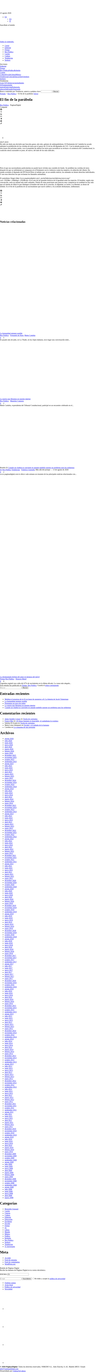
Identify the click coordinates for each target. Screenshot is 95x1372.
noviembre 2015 (11, 1008)
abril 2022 (8, 847)
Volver (35, 94)
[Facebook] (47, 109)
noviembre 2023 (11, 807)
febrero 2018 (9, 951)
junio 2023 (9, 818)
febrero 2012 (9, 1100)
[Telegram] (47, 119)
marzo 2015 (9, 1024)
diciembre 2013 (10, 1056)
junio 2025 (9, 768)
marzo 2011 (9, 1122)
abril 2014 (8, 1047)
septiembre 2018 (11, 937)
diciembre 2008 (10, 1179)
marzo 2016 (9, 999)
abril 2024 (8, 797)
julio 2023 (8, 816)
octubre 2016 (9, 985)
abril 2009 (8, 1170)
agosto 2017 (9, 964)
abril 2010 (8, 1145)
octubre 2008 (9, 1183)
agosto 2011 (9, 1112)
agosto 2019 (9, 914)
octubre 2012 (9, 1085)
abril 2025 (8, 772)
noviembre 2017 (11, 958)
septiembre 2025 (11, 762)
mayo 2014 (9, 1045)
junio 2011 (8, 1116)
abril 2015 (8, 1022)
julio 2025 (8, 766)
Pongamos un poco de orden (15, 703)
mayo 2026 (9, 745)
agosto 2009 (9, 1162)
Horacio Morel (21, 679)
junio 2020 (9, 893)
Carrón (7, 54)
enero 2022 (9, 853)
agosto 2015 (9, 1014)
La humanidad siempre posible (11, 333)
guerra (2, 87)
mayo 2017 (9, 970)
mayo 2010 (9, 1143)
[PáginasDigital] (22, 37)
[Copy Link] (47, 123)
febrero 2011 (9, 1125)
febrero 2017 (9, 976)
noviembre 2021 (11, 858)
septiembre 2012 (11, 1087)
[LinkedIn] (47, 114)
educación (3, 89)
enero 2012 (9, 1102)
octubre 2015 (9, 1010)
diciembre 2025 (10, 755)
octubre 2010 (9, 1133)
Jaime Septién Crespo (12, 719)
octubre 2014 (9, 1035)
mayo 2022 (9, 845)
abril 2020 (8, 897)
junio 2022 (9, 843)
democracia (12, 83)
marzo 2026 (9, 749)
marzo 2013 (9, 1075)
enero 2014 (9, 1054)
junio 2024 (9, 793)
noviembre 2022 (11, 832)
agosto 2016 (9, 989)
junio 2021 (9, 868)
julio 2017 (8, 966)
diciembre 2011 (10, 1104)
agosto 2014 (9, 1039)
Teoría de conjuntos (30, 719)
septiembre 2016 (11, 987)
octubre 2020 (9, 885)
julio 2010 (8, 1139)
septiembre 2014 (11, 1037)
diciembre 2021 (10, 855)
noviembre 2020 (11, 883)
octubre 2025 (9, 759)
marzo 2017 (9, 974)
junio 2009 (9, 1166)
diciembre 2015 (10, 1006)
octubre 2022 (9, 835)
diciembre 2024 (10, 780)
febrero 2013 (9, 1077)
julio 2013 (8, 1066)
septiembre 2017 (11, 962)
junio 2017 (9, 968)
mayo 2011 (9, 1118)
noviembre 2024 (11, 782)
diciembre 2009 (10, 1154)
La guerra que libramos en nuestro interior (15, 399)
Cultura (7, 56)
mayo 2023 (9, 820)
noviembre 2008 (11, 1181)
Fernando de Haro (17, 335)
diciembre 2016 (10, 981)
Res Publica (9, 52)
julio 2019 (8, 916)
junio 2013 (9, 1068)
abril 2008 (8, 1196)
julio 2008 (8, 1189)
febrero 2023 (9, 826)
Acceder (8, 1258)
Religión (17, 70)
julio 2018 (8, 941)
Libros (13, 75)
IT (10, 21)
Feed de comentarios (12, 1262)
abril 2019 (8, 922)
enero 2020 (9, 903)
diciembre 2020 (10, 880)
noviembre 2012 (11, 1083)
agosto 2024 (9, 789)
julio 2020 (8, 891)
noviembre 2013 (11, 1058)
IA (23, 77)
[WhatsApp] (47, 116)
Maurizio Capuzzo (17, 401)
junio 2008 (9, 1191)
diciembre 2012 (10, 1081)
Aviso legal (9, 1285)
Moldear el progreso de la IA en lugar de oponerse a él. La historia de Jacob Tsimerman (36, 699)
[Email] (47, 121)
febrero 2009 (9, 1175)
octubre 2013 (9, 1060)
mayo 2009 (9, 1168)
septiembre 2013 (11, 1062)
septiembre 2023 (11, 812)
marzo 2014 (9, 1049)
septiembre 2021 (11, 862)
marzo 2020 (9, 899)
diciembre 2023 (10, 805)
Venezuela (16, 89)
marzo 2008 (9, 1198)
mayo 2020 (9, 895)
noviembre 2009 (11, 1156)
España (10, 89)
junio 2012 (9, 1091)
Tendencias (9, 58)
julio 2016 (8, 991)
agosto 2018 (9, 939)
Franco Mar (9, 721)
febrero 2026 (9, 751)
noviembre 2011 (10, 1106)
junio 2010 (9, 1141)
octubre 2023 (9, 810)
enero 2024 (9, 803)
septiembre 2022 (11, 837)
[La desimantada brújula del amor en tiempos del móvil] (47, 675)
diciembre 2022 (10, 830)
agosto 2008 (9, 1187)
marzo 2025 (9, 774)
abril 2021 (8, 872)
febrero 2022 (9, 851)
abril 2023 (8, 822)
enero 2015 (9, 1029)
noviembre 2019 (11, 908)
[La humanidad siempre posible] (47, 331)
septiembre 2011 (11, 1110)
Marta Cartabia (29, 335)
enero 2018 (9, 954)
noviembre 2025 (11, 757)
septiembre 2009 (11, 1160)
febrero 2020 (9, 901)
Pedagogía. (16, 87)
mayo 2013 (9, 1070)
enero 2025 (9, 778)
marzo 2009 (9, 1173)
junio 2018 (9, 943)
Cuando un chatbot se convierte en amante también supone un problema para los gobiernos (41, 468)
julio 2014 (8, 1041)
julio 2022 (8, 841)
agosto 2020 (9, 889)
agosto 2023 (9, 814)
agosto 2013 (9, 1064)
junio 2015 (9, 1018)
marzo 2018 (9, 949)
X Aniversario (10, 1247)
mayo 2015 (9, 1020)
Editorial (8, 48)
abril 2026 (8, 747)
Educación (18, 77)
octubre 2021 (9, 860)
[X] (47, 112)
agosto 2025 (9, 764)
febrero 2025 (9, 776)
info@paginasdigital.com (9, 1369)
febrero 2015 (9, 1027)
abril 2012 (8, 1095)
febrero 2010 (9, 1150)
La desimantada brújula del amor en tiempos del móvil (20, 677)
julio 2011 (8, 1114)
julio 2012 (8, 1089)
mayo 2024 (9, 795)
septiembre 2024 (11, 787)
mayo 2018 (9, 945)
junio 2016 (9, 993)
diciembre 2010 (10, 1129)
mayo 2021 (9, 870)
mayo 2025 (9, 770)
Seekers (7, 60)
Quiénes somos (10, 1283)
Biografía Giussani (11, 1209)
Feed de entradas (11, 1260)
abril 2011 (8, 1120)
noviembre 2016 (11, 983)
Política (11, 70)
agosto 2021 (9, 864)
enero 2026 (9, 753)
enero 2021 (9, 878)
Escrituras (8, 1221)
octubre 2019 (9, 910)
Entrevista (8, 87)
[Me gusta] (1, 138)
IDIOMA (3, 1274)
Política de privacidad (12, 1287)
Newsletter (9, 1289)
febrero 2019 (9, 926)
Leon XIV (4, 83)
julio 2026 (8, 741)
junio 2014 (9, 1043)
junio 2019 (9, 918)
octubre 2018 (9, 935)
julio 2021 (8, 866)
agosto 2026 (9, 739)
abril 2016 (8, 997)
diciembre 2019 (10, 906)
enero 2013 (9, 1079)
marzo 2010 (9, 1148)
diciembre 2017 (10, 956)
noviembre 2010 (11, 1131)
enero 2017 (9, 979)
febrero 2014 (9, 1052)
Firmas (7, 50)
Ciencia (11, 77)
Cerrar (7, 46)
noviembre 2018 (11, 933)
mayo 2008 (9, 1193)
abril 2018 (8, 947)
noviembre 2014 (11, 1033)
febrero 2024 (9, 801)
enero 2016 (9, 1004)
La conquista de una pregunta (24, 727)
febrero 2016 (9, 1001)
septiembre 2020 (11, 887)
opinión (9, 85)
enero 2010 (9, 1152)
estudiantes (20, 83)
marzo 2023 (9, 824)
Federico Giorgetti (28, 470)
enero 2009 (9, 1177)
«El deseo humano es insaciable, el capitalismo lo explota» (37, 721)
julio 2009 (8, 1164)
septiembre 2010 (11, 1135)
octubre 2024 (9, 785)
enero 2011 (9, 1127)
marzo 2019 (9, 924)
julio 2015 (8, 1016)
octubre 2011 (9, 1108)
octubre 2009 (9, 1158)
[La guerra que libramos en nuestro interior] (39, 397)
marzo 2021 (9, 874)
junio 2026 (9, 743)
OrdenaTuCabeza (19, 1371)
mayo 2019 (9, 920)
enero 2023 (9, 828)
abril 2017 (8, 972)
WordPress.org (10, 1264)
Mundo (7, 1232)
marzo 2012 (9, 1097)
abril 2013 (8, 1072)
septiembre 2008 (11, 1185)
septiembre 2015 (11, 1012)
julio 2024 (8, 791)
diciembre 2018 (10, 931)
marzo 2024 (9, 799)
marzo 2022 (9, 849)
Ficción (8, 75)
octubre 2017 (9, 960)
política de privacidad (57, 1279)
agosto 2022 (9, 839)
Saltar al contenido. (7, 42)
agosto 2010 (9, 1137)
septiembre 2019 (11, 912)
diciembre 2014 (10, 1031)
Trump (4, 85)
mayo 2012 (9, 1093)
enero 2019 (9, 928)
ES (6, 17)
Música (18, 75)
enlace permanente (52, 685)
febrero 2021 (9, 876)
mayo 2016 (9, 995)
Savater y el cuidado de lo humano (36, 725)
